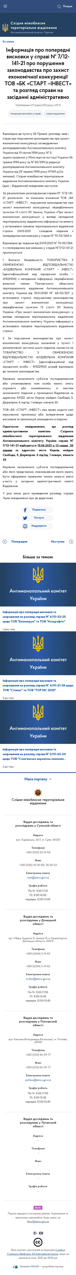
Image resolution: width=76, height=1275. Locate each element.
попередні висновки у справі (25, 113)
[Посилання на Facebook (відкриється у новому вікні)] (35, 1233)
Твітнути (39, 518)
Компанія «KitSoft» (30, 1266)
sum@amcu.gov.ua (38, 877)
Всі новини (8, 42)
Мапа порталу (36, 779)
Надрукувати (38, 526)
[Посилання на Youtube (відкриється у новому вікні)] (41, 1233)
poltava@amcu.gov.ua (38, 1080)
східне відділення (55, 113)
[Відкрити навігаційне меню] (5, 6)
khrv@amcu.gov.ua (38, 1222)
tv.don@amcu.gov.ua (38, 979)
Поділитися (39, 510)
